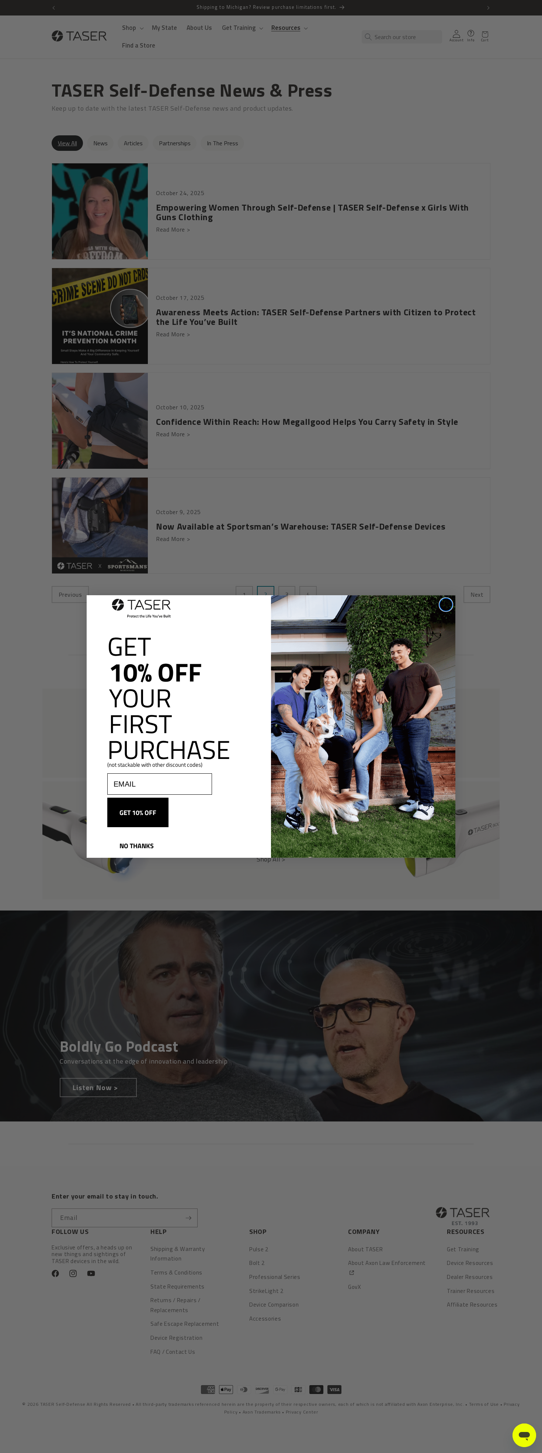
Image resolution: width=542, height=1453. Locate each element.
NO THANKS (136, 845)
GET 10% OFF (137, 812)
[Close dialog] (445, 604)
